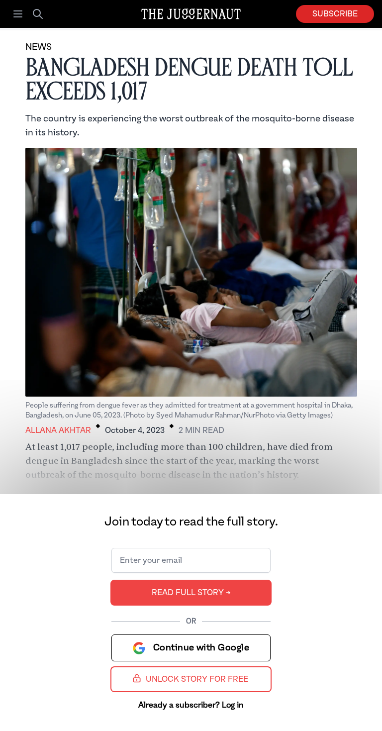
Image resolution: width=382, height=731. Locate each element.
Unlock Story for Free (197, 679)
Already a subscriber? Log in (191, 705)
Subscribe (335, 13)
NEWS (38, 47)
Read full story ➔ (191, 592)
